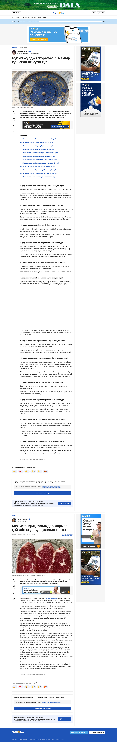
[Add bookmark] (14, 131)
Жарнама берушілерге (97, 732)
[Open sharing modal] (14, 125)
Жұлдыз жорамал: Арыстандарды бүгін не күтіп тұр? (40, 152)
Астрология (26, 17)
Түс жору (33, 17)
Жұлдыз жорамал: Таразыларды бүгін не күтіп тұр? (40, 159)
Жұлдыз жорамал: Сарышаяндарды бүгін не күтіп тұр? (41, 163)
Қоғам (14, 515)
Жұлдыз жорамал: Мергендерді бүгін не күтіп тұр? (39, 166)
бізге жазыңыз (40, 459)
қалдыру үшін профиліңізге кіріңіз (51, 486)
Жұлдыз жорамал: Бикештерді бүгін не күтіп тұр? (39, 156)
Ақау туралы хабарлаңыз (78, 732)
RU (94, 13)
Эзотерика (15, 17)
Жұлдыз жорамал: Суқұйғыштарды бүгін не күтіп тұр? (40, 173)
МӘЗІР (17, 13)
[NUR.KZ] (58, 12)
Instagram (66, 503)
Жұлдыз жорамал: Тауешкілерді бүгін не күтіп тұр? (39, 170)
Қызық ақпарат (42, 17)
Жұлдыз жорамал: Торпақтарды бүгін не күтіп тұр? (39, 142)
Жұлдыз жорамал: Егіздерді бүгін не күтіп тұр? (38, 146)
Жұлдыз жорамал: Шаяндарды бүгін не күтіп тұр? (39, 149)
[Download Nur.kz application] (58, 5)
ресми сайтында (52, 598)
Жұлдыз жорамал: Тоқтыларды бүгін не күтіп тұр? (39, 139)
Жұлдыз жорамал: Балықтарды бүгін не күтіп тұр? (39, 177)
